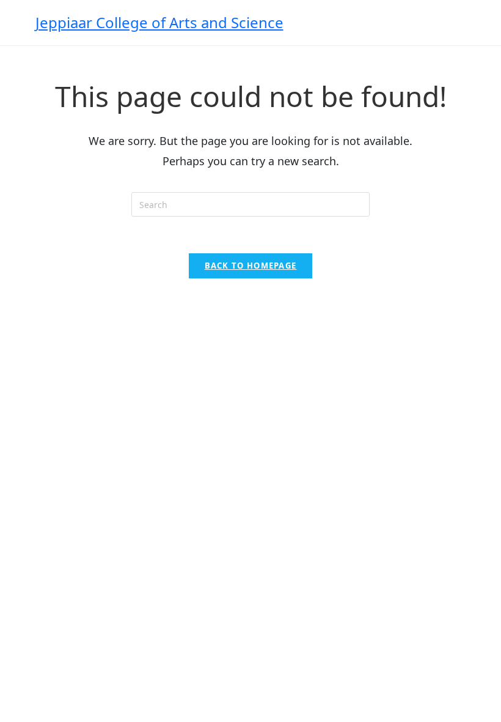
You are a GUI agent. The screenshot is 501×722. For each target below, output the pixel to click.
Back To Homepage (251, 265)
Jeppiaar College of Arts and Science (159, 22)
